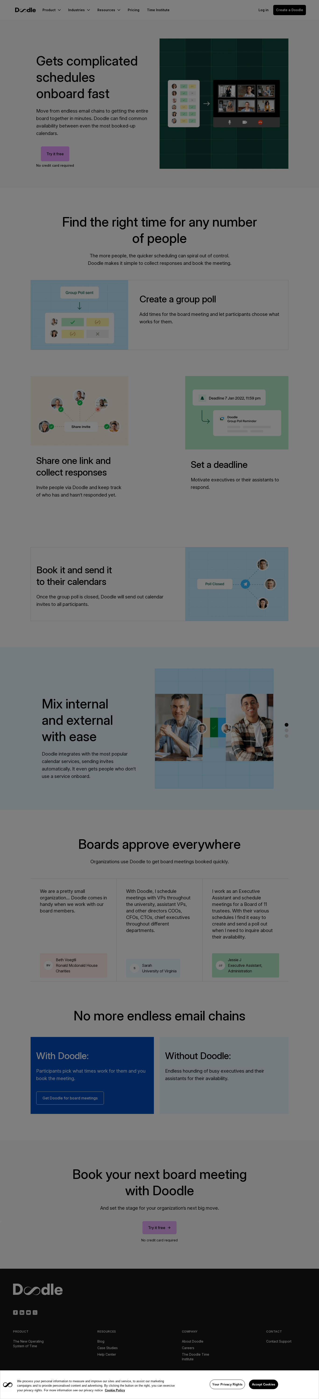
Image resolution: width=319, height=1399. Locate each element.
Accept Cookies (263, 1384)
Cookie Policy (115, 1390)
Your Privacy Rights (227, 1384)
